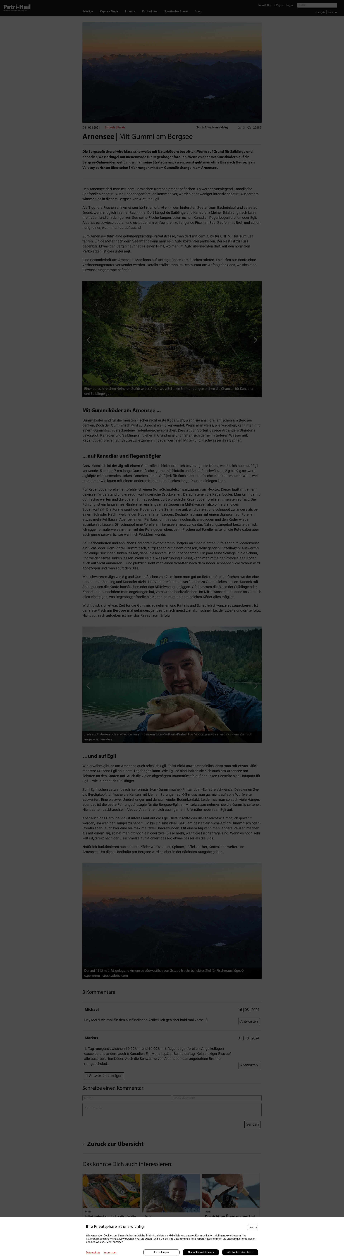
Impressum (110, 1252)
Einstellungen (161, 1252)
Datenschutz (93, 1252)
